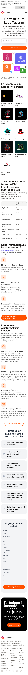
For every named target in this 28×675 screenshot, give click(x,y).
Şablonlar (21, 652)
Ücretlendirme (14, 648)
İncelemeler (13, 657)
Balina (4, 558)
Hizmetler (13, 660)
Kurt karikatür (6, 550)
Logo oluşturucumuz (7, 250)
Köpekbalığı (6, 578)
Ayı (4, 541)
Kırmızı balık (6, 569)
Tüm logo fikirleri (14, 587)
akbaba (5, 553)
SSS (11, 662)
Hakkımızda (4, 665)
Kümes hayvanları (8, 539)
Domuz (5, 547)
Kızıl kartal (6, 555)
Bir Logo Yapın (14, 625)
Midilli (4, 575)
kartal (4, 566)
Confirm (20, 7)
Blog (20, 655)
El (3, 580)
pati (4, 544)
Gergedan (6, 572)
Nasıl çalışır (4, 668)
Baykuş (5, 533)
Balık (4, 561)
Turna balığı (6, 536)
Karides (5, 530)
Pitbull (5, 564)
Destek (12, 651)
